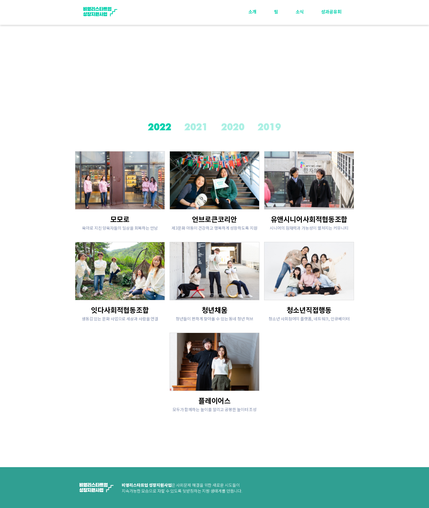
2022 (332, 44)
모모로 (120, 219)
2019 (269, 127)
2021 (332, 58)
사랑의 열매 (285, 488)
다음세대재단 (332, 488)
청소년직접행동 (309, 310)
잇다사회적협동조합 (120, 310)
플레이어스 (214, 400)
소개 (252, 11)
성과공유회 (331, 11)
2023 (332, 31)
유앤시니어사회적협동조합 (309, 219)
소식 (300, 11)
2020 (233, 127)
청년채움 (214, 310)
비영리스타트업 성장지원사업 (100, 11)
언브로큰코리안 (214, 219)
